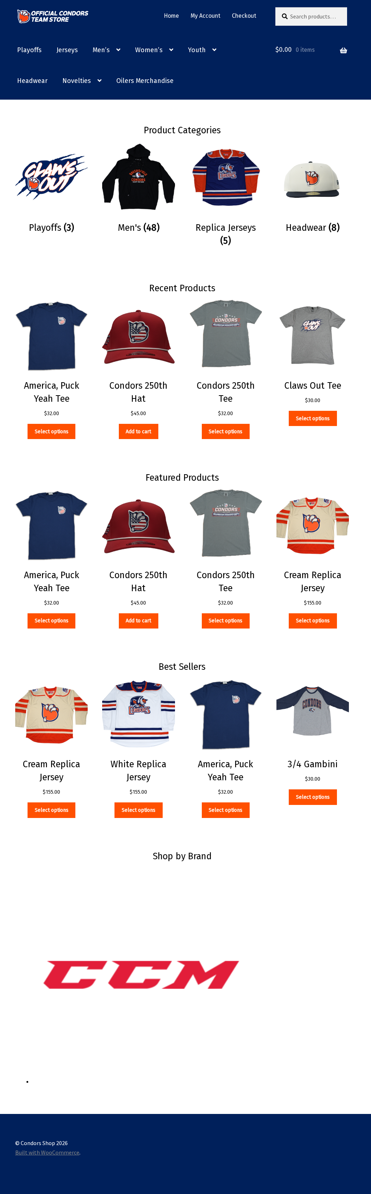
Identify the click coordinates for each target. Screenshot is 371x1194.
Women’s (149, 50)
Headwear (32, 81)
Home (171, 15)
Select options (51, 432)
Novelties (76, 81)
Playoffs (29, 50)
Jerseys (67, 50)
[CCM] (191, 975)
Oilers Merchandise (145, 81)
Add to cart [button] (138, 432)
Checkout (244, 15)
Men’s (101, 50)
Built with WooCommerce (47, 1152)
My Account (205, 15)
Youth (197, 50)
